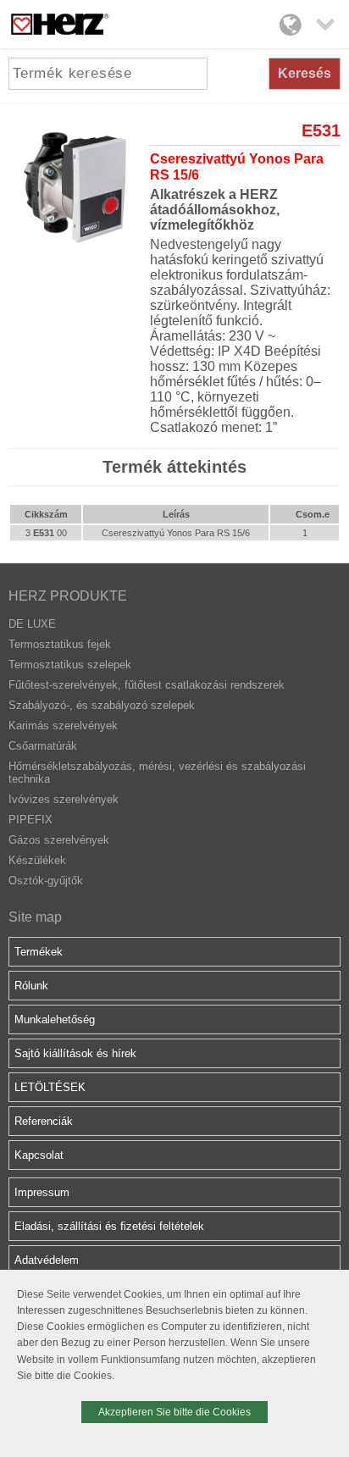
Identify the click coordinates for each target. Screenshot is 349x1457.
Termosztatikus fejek (59, 644)
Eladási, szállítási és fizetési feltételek (109, 1226)
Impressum (41, 1192)
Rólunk (31, 985)
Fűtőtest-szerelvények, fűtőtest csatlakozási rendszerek (146, 685)
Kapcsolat (39, 1155)
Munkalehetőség (54, 1019)
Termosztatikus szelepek (69, 664)
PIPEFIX (30, 819)
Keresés (304, 73)
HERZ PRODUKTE (67, 596)
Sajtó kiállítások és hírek (75, 1053)
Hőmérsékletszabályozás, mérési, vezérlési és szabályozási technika (157, 772)
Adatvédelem (46, 1260)
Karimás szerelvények (63, 725)
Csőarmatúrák (42, 746)
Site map (35, 917)
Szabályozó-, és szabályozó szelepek (101, 705)
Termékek (38, 951)
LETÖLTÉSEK (50, 1087)
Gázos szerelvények (58, 840)
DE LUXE (32, 624)
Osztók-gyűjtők (45, 880)
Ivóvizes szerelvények (63, 799)
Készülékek (37, 860)
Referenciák (43, 1121)
